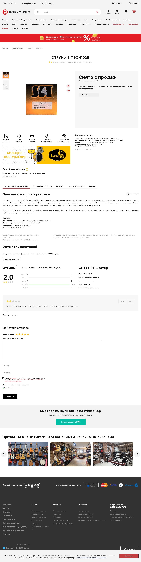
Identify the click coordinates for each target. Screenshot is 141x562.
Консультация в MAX (70, 422)
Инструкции (9, 519)
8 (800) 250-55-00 (29, 4)
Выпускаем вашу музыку (15, 526)
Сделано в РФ (118, 24)
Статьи (25, 28)
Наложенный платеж (60, 520)
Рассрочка (57, 514)
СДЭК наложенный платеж (63, 524)
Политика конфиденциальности (122, 517)
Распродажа (133, 24)
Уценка (5, 28)
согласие (13, 378)
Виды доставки (83, 511)
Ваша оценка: (9, 334)
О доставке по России (86, 514)
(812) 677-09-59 (47, 4)
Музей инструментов (13, 530)
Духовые (59, 24)
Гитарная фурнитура (59, 20)
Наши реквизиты (116, 520)
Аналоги (59, 186)
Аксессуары (71, 24)
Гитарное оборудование (22, 20)
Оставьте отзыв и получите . (41, 268)
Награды (35, 524)
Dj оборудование (112, 20)
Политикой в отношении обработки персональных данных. (24, 380)
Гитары (5, 20)
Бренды (15, 28)
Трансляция (85, 24)
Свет (14, 24)
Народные (35, 24)
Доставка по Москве (85, 517)
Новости (7, 504)
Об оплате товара (59, 511)
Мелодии (7, 515)
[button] (4, 454)
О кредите (57, 517)
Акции (6, 508)
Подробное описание (83, 150)
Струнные (127, 20)
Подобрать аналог (89, 95)
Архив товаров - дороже (88, 281)
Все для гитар (41, 20)
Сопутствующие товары (42, 186)
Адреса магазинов (39, 517)
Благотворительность (40, 527)
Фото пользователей (76, 186)
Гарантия (113, 511)
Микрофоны (97, 20)
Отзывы (92, 186)
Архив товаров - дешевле (89, 277)
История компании (39, 511)
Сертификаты (37, 520)
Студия (5, 24)
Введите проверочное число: (16, 385)
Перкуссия (47, 24)
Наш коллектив (37, 514)
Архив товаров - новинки (89, 288)
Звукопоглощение (102, 24)
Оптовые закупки (11, 523)
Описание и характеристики (16, 186)
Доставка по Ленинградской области (91, 520)
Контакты (35, 530)
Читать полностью (9, 176)
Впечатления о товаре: (13, 339)
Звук (86, 20)
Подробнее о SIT (85, 274)
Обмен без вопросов (118, 514)
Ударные (23, 24)
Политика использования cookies (91, 558)
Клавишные (75, 20)
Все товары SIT (85, 284)
